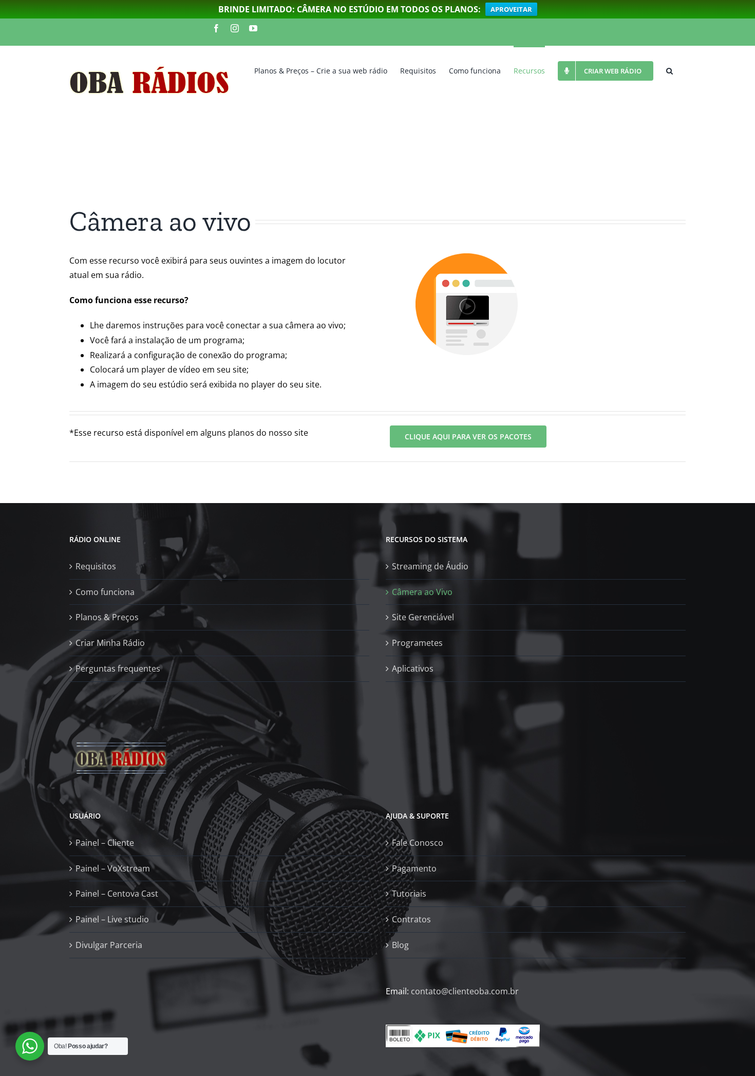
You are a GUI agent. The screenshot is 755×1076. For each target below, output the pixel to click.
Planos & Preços (107, 617)
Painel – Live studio (112, 919)
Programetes (417, 642)
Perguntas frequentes (118, 668)
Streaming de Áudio (430, 566)
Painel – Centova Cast (117, 893)
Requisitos (96, 566)
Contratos (411, 919)
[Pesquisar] (669, 70)
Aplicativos (412, 668)
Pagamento (414, 868)
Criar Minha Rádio (110, 642)
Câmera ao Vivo (422, 592)
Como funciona (105, 592)
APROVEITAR (511, 9)
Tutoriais (409, 893)
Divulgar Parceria (109, 945)
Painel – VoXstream (113, 868)
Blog (400, 945)
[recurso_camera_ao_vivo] (467, 260)
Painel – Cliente (105, 842)
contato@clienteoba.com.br (465, 991)
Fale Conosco (417, 842)
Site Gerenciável (423, 617)
